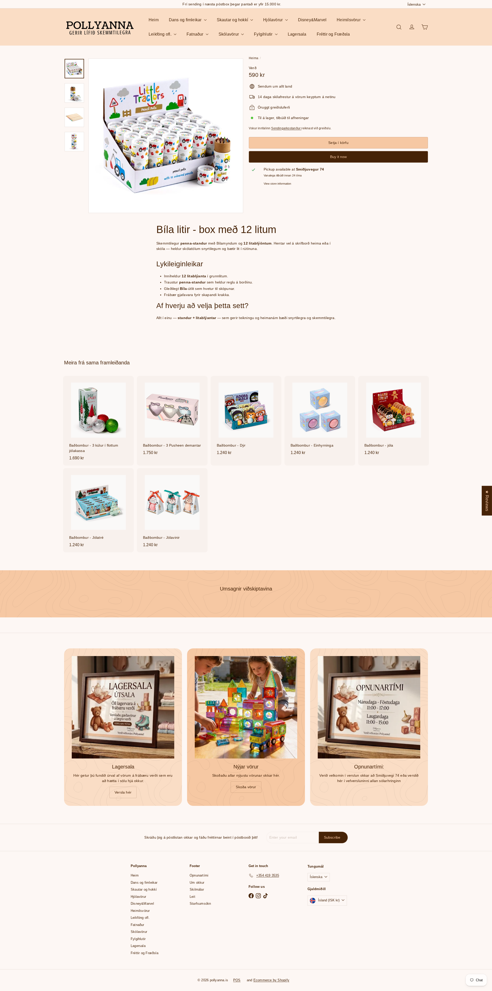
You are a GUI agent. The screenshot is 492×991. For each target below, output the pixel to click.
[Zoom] (166, 136)
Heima (253, 58)
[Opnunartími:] (369, 707)
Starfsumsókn (200, 903)
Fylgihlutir (264, 34)
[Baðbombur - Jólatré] (98, 510)
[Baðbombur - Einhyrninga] (319, 418)
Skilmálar (197, 889)
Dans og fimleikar (186, 20)
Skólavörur (229, 34)
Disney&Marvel (312, 20)
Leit (192, 897)
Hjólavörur (273, 20)
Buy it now (338, 157)
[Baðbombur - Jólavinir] (172, 510)
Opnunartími (199, 875)
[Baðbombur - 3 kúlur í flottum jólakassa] (98, 421)
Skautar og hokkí (233, 20)
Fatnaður (195, 34)
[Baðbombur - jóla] (393, 418)
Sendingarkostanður (286, 128)
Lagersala (297, 34)
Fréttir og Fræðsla (333, 34)
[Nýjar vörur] (246, 707)
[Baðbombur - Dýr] (246, 418)
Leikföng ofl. (160, 34)
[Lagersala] (123, 707)
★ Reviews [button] (487, 500)
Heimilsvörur (349, 20)
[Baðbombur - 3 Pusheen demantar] (172, 418)
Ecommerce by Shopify (271, 980)
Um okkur (197, 882)
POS (237, 980)
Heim (154, 20)
